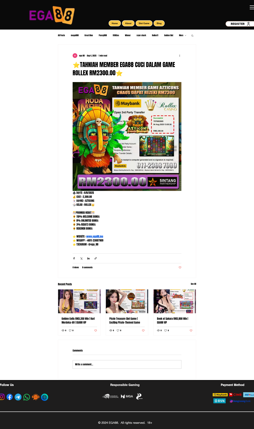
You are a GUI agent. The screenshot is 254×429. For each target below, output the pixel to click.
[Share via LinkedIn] (88, 258)
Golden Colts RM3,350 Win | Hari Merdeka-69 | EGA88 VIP (78, 320)
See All (193, 283)
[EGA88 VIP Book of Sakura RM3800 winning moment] (174, 301)
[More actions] (179, 55)
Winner (128, 35)
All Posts (61, 35)
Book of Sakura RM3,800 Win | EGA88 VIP (172, 320)
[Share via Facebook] (74, 258)
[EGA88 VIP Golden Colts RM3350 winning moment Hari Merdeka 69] (79, 301)
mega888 (75, 35)
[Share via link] (95, 258)
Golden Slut (168, 35)
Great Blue (89, 35)
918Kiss (116, 35)
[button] (192, 35)
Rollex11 (155, 35)
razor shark (141, 35)
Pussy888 (103, 35)
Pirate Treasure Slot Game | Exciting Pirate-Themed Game (124, 320)
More (181, 35)
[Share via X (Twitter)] (81, 258)
